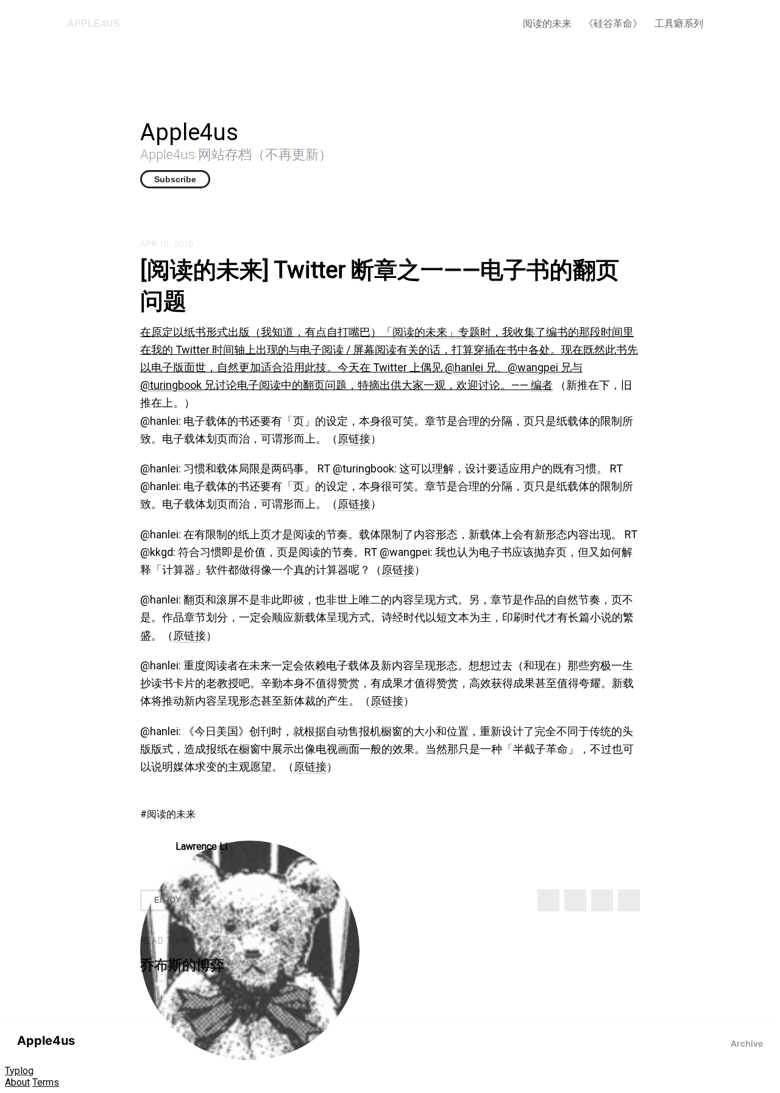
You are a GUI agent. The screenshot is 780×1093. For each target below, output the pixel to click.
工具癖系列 (678, 23)
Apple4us (93, 23)
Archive (747, 1043)
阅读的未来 (547, 23)
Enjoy (167, 900)
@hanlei (464, 367)
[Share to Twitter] (548, 900)
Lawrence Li (201, 846)
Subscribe (175, 179)
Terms (45, 1082)
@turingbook (171, 385)
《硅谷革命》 (613, 23)
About (17, 1082)
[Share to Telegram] (629, 900)
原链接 (354, 438)
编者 (542, 385)
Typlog (19, 1071)
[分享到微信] (602, 900)
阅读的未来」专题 (436, 332)
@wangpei (533, 367)
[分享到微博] (575, 900)
